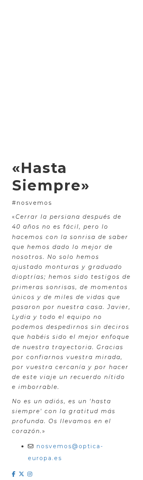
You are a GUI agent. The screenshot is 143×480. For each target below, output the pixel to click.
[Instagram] (30, 474)
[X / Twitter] (23, 474)
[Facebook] (15, 474)
